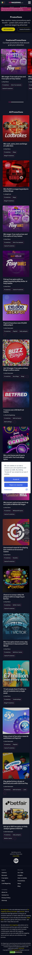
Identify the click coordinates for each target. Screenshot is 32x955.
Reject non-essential (16, 485)
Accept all (16, 479)
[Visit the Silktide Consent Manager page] (27, 489)
